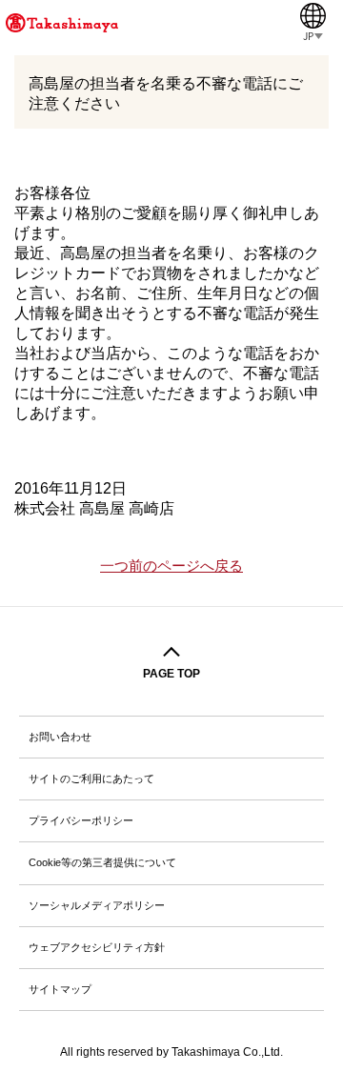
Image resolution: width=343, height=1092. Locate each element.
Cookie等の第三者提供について (102, 862)
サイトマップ (60, 989)
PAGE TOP (171, 673)
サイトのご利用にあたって (91, 778)
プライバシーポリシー (81, 820)
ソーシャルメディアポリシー (97, 905)
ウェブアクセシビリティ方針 (97, 947)
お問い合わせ (60, 736)
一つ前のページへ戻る (171, 566)
